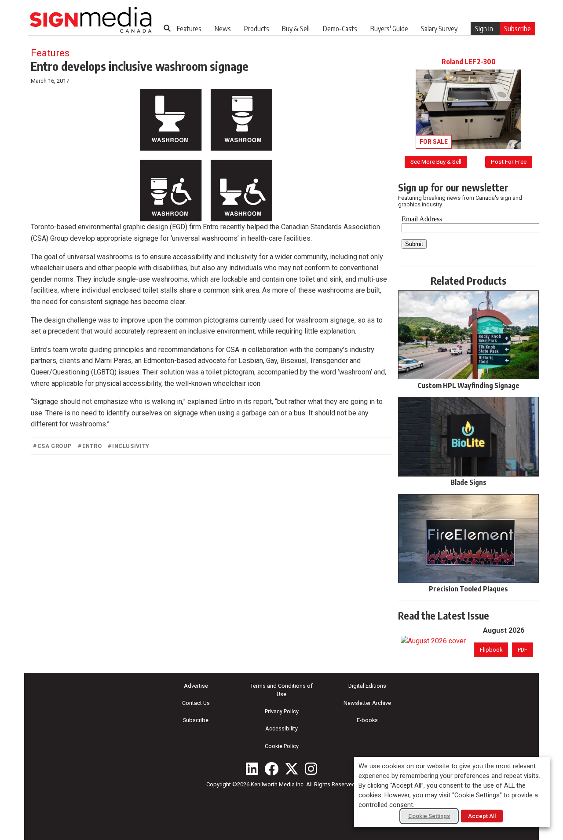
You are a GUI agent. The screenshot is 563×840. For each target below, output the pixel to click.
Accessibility (281, 728)
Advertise (196, 685)
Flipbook (491, 649)
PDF (522, 649)
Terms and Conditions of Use (281, 689)
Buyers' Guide (389, 28)
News (223, 28)
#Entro (90, 446)
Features (189, 28)
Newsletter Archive (367, 703)
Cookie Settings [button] (429, 816)
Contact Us (196, 703)
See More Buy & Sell (435, 161)
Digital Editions (367, 685)
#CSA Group (52, 446)
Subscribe (517, 28)
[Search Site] (167, 28)
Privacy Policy (282, 711)
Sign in (484, 28)
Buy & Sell (296, 28)
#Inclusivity (129, 446)
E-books (367, 720)
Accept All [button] (482, 816)
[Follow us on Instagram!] (311, 769)
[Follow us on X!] (292, 769)
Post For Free (508, 161)
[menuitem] (189, 28)
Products (256, 28)
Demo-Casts (340, 28)
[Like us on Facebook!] (271, 769)
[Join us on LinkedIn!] (252, 769)
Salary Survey (439, 28)
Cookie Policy (282, 746)
